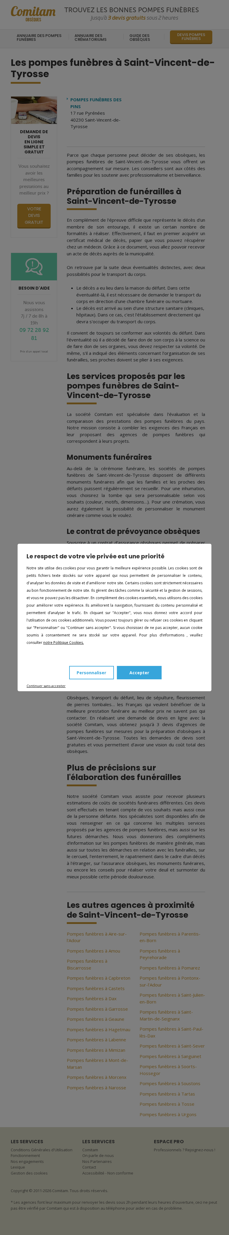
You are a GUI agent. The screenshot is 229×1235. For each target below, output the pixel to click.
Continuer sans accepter (46, 685)
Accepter (139, 672)
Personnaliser (91, 672)
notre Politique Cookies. (63, 642)
